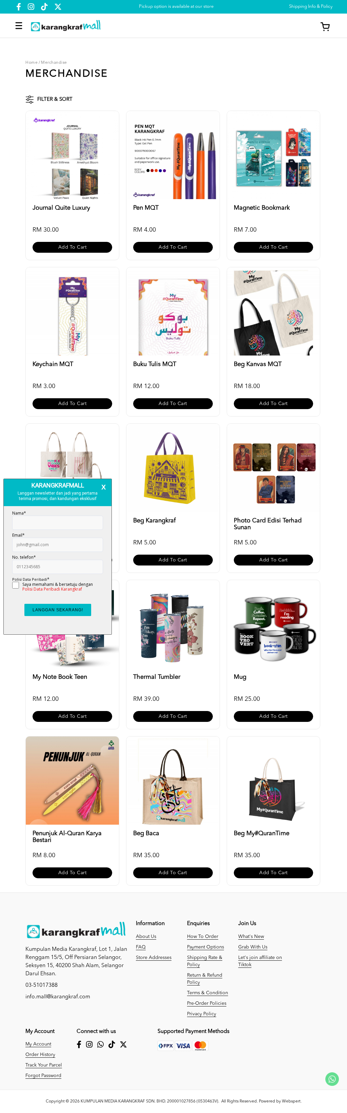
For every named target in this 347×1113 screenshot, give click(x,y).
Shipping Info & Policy (310, 6)
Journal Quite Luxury (61, 208)
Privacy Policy (201, 1014)
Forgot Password (43, 1075)
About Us (146, 936)
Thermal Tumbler (156, 677)
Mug (240, 677)
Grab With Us (252, 947)
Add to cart (72, 247)
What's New (251, 936)
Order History (40, 1054)
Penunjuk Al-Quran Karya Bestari (67, 836)
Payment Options (205, 947)
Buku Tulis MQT (154, 364)
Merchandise (54, 63)
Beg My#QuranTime (261, 833)
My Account (38, 1044)
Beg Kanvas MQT (258, 364)
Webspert (291, 1101)
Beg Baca (146, 833)
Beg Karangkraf (154, 521)
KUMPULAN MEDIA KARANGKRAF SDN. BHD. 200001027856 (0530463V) (149, 1101)
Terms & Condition (207, 993)
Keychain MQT (53, 364)
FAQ (141, 947)
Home (31, 63)
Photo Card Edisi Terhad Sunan (268, 524)
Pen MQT (146, 208)
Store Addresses (153, 957)
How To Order (202, 936)
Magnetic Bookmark (262, 208)
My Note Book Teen (60, 677)
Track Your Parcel (43, 1065)
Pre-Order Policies (206, 1003)
